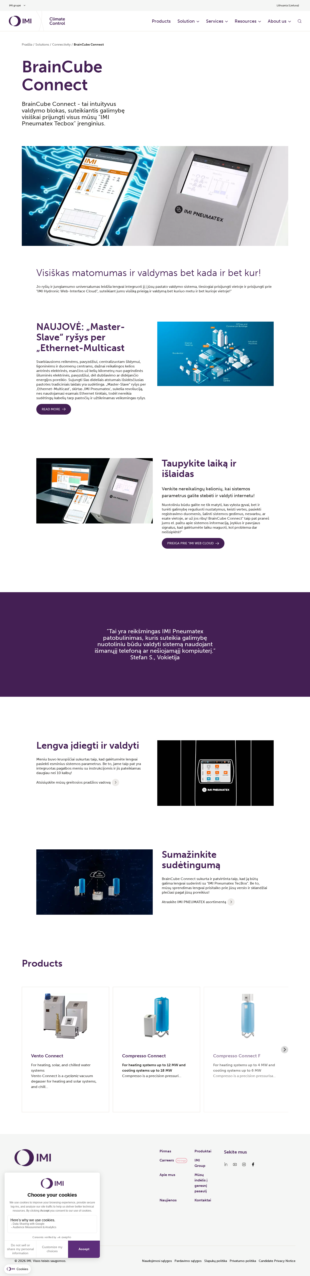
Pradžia (27, 44)
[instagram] (244, 1164)
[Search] (299, 21)
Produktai (202, 1151)
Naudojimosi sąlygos (157, 1261)
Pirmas (165, 1151)
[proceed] (115, 782)
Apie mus (167, 1175)
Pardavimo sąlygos (188, 1261)
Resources (245, 21)
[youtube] (235, 1164)
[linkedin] (226, 1164)
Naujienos (168, 1200)
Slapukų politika (215, 1261)
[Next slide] (284, 1049)
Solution (186, 21)
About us (277, 21)
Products (161, 21)
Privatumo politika (243, 1261)
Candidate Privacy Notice (277, 1261)
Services (214, 21)
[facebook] (253, 1164)
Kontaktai (202, 1200)
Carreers (167, 1160)
